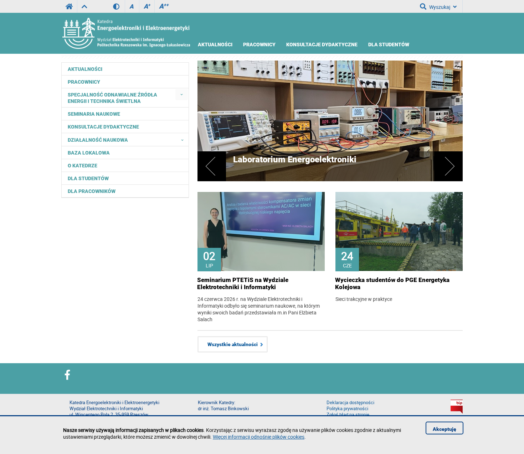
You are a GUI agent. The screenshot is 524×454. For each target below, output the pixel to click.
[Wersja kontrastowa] (119, 6)
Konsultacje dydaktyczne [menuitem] (103, 127)
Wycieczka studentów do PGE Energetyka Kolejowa (392, 283)
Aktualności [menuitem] (85, 69)
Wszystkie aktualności (232, 344)
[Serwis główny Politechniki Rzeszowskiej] (69, 6)
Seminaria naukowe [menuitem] (94, 114)
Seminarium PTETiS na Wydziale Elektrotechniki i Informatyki (242, 283)
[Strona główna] (125, 33)
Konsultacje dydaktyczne (322, 44)
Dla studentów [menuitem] (88, 178)
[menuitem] (181, 94)
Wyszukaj (439, 7)
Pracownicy (259, 44)
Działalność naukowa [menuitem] (98, 140)
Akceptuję (444, 429)
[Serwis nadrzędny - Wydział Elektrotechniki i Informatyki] (84, 6)
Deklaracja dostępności (350, 403)
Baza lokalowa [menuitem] (89, 153)
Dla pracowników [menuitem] (91, 191)
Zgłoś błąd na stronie (348, 415)
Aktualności (215, 44)
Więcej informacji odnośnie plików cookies (258, 436)
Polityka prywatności (347, 409)
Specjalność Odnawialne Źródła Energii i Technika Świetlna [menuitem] (112, 98)
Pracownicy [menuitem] (84, 82)
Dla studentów (388, 44)
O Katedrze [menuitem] (82, 165)
